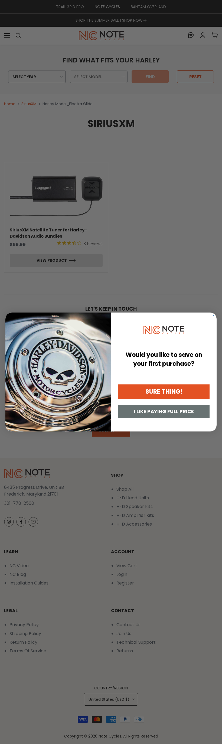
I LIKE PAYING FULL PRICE (164, 411)
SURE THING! (163, 391)
